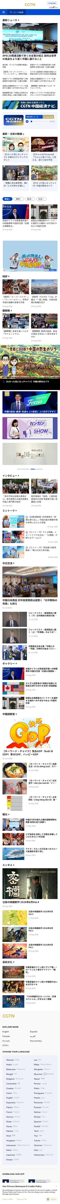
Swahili (41, 1126)
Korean (12, 1159)
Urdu (38, 1149)
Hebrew (12, 1130)
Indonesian (18, 1145)
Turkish (40, 1140)
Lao (37, 1059)
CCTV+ (5, 1045)
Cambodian (13, 1083)
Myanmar (44, 1073)
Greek (13, 1121)
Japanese (13, 1154)
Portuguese (43, 1093)
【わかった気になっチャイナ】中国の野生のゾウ (44, 184)
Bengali (11, 1073)
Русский (6, 1041)
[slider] (31, 121)
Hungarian (14, 1140)
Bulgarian (14, 1078)
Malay (42, 1064)
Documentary (36, 1041)
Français (6, 1036)
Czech (11, 1093)
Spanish (41, 1121)
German (13, 1116)
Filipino (12, 1107)
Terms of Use (22, 1199)
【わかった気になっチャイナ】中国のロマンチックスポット (16, 157)
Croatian (13, 1088)
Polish (39, 1088)
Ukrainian (43, 1145)
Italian (12, 1149)
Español (33, 1031)
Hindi (10, 1135)
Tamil (39, 1130)
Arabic (12, 1064)
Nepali (39, 1078)
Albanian (12, 1059)
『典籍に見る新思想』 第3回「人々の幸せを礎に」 (15, 184)
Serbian (40, 1111)
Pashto (39, 1097)
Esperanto (15, 1102)
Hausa (12, 1126)
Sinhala (40, 1116)
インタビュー (9, 475)
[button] (5, 376)
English (5, 1031)
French (12, 1111)
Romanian (42, 1102)
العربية (33, 1036)
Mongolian (42, 1069)
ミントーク (8, 510)
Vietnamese (43, 1154)
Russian (41, 1107)
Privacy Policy (7, 1199)
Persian (40, 1083)
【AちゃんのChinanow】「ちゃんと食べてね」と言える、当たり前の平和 (44, 157)
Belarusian (15, 1069)
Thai (38, 1135)
